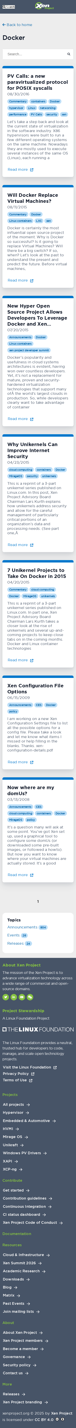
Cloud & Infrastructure (23, 1255)
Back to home (19, 24)
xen (64, 114)
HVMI (8, 1129)
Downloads (13, 1279)
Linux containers (20, 221)
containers (38, 101)
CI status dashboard (21, 1214)
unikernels (49, 476)
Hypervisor (13, 1112)
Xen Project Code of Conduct (30, 1222)
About (8, 1322)
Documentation (16, 1233)
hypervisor (16, 108)
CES (38, 705)
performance (17, 114)
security (51, 114)
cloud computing (20, 470)
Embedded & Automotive (26, 1121)
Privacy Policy (16, 1073)
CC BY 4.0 (44, 1419)
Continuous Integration (24, 1206)
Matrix (8, 1295)
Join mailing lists (18, 1311)
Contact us (13, 1373)
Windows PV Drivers (22, 1153)
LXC (39, 221)
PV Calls (36, 114)
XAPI (7, 1161)
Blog (7, 1287)
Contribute (12, 1180)
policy (13, 711)
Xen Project (61, 1413)
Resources (12, 1245)
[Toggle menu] (8, 6)
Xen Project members (23, 1340)
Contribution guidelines (24, 1198)
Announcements (20, 337)
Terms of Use (15, 1080)
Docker (55, 101)
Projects (10, 1094)
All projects (13, 1104)
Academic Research (21, 1271)
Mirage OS (12, 1137)
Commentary (18, 101)
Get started (13, 1190)
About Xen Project (20, 1332)
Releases (18, 943)
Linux (31, 108)
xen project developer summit (29, 350)
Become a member (20, 1349)
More (7, 1384)
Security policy (17, 1365)
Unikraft (10, 1145)
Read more (18, 169)
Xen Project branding (22, 1402)
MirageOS (15, 476)
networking (47, 108)
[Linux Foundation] (38, 1030)
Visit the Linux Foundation (27, 1067)
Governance (14, 1357)
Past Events (13, 1303)
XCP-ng (10, 1169)
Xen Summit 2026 (19, 1263)
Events (16, 935)
